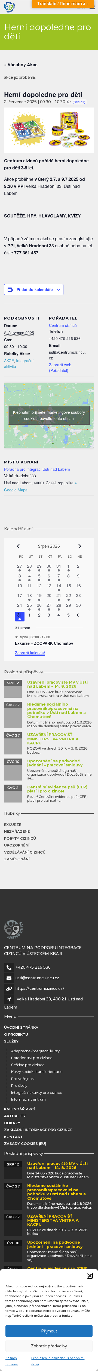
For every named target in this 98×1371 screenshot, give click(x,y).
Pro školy (19, 1085)
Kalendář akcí (19, 1109)
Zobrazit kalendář (30, 652)
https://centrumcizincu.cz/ (40, 988)
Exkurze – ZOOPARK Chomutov (44, 643)
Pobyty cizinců (20, 838)
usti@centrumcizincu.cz (37, 977)
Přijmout (49, 1331)
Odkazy (12, 1123)
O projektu (16, 1034)
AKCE (9, 360)
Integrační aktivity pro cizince (36, 1092)
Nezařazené (17, 831)
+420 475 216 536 (33, 967)
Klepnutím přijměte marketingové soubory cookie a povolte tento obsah (49, 415)
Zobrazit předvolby (49, 1346)
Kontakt (13, 1137)
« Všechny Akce (21, 64)
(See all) (79, 101)
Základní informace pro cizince (38, 1129)
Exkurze (12, 824)
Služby (11, 1041)
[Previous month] (18, 546)
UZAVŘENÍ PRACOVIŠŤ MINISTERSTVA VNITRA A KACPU (53, 738)
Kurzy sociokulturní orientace (37, 1071)
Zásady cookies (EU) (25, 1143)
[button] (90, 1275)
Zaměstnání (17, 859)
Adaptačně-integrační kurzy (35, 1051)
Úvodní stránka (21, 1027)
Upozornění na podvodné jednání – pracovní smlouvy (54, 763)
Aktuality (15, 1116)
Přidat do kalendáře (35, 289)
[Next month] (80, 546)
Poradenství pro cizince (32, 1058)
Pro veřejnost (23, 1078)
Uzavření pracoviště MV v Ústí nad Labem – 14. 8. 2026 (57, 684)
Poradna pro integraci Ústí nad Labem (37, 469)
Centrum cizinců (63, 325)
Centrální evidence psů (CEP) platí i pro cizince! (57, 789)
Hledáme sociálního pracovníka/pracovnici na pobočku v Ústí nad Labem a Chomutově (56, 710)
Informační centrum (28, 1099)
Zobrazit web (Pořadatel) (60, 367)
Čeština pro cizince (28, 1065)
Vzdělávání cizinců (24, 852)
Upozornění (16, 845)
